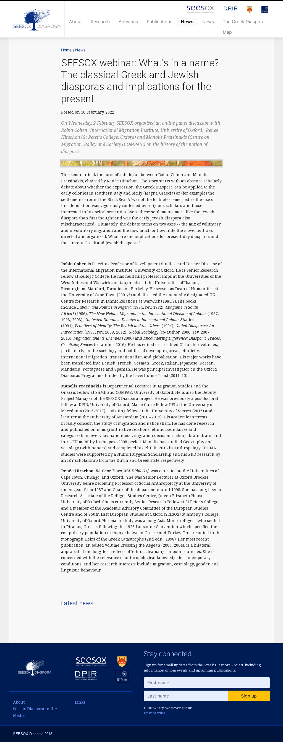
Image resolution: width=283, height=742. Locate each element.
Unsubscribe (154, 712)
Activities (128, 21)
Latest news (77, 603)
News (187, 21)
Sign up (249, 696)
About (75, 21)
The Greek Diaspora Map (243, 27)
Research (100, 21)
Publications (159, 21)
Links (80, 702)
